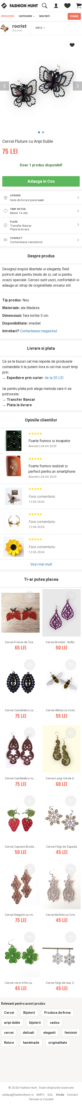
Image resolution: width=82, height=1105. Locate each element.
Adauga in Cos (41, 181)
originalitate (57, 1042)
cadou (54, 1022)
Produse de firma (57, 1012)
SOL (50, 1094)
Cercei (9, 1012)
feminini (71, 1032)
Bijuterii (29, 1012)
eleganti (49, 1032)
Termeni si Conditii (41, 1099)
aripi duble (12, 1022)
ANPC (40, 1094)
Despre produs (41, 255)
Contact (72, 1094)
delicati (28, 1032)
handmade (31, 1042)
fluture (9, 1042)
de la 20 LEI (54, 378)
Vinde (60, 1094)
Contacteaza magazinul (38, 331)
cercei (9, 1032)
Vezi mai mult (41, 564)
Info (39, 28)
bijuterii (35, 1022)
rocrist (19, 26)
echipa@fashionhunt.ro (18, 1094)
